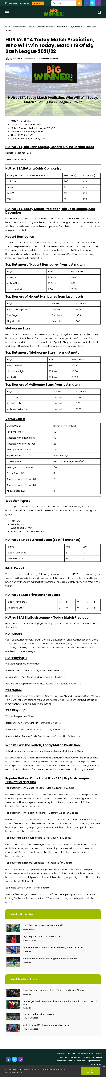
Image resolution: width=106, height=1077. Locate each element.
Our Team (71, 1053)
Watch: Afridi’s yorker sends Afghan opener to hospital (50, 958)
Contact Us (75, 1057)
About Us (61, 1053)
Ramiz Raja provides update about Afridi (42, 925)
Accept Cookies (90, 1071)
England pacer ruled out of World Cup (41, 936)
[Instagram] (20, 1059)
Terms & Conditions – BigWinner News (84, 1061)
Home (7, 27)
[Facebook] (87, 3)
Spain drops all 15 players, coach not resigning (46, 1025)
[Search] (79, 3)
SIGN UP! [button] (38, 3)
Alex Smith (17, 59)
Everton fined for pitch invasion (38, 1014)
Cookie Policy (16, 1072)
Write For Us (96, 1064)
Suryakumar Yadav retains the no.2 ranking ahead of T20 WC (53, 947)
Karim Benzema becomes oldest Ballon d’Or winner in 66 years (54, 990)
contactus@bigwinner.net (18, 3)
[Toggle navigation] (7, 12)
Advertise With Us (85, 1053)
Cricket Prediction (19, 27)
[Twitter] (92, 3)
